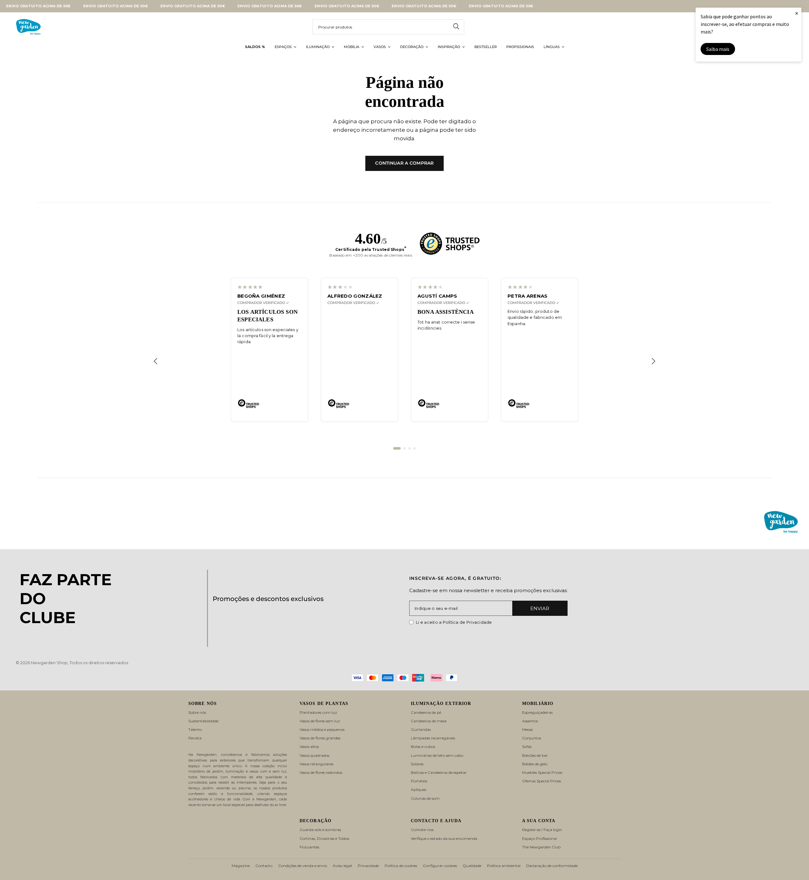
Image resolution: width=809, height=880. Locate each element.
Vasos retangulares (316, 764)
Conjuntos (531, 738)
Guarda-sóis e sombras (320, 829)
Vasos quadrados (314, 755)
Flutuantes (309, 847)
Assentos (530, 721)
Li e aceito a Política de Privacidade (454, 622)
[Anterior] (155, 361)
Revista (195, 738)
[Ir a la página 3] (409, 448)
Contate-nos (422, 829)
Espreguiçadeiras (537, 712)
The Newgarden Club (541, 847)
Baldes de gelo (534, 764)
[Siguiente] (653, 361)
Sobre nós (197, 712)
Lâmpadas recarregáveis (433, 738)
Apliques (418, 789)
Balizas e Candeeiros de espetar (439, 772)
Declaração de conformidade (552, 865)
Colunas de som (425, 798)
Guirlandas (421, 729)
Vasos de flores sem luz (320, 721)
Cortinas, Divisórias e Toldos (324, 838)
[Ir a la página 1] (397, 448)
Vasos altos (309, 746)
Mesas (527, 729)
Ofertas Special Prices (541, 781)
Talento (195, 729)
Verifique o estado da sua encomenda (444, 838)
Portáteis (419, 781)
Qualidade (472, 865)
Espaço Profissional (539, 838)
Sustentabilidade (203, 721)
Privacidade (368, 865)
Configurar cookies (440, 865)
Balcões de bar (535, 755)
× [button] (796, 13)
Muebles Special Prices (542, 772)
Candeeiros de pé (426, 712)
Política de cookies (401, 865)
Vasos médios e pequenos (322, 729)
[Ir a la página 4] (414, 448)
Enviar (539, 608)
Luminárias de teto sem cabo (437, 755)
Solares (417, 764)
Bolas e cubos (423, 746)
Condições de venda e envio (302, 865)
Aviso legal (342, 865)
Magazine (241, 865)
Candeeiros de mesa (429, 721)
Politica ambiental (503, 865)
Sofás (527, 746)
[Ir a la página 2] (404, 448)
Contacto (263, 865)
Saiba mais (717, 49)
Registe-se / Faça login (542, 829)
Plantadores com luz (318, 712)
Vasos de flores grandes (320, 738)
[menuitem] (255, 47)
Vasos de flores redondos (321, 772)
